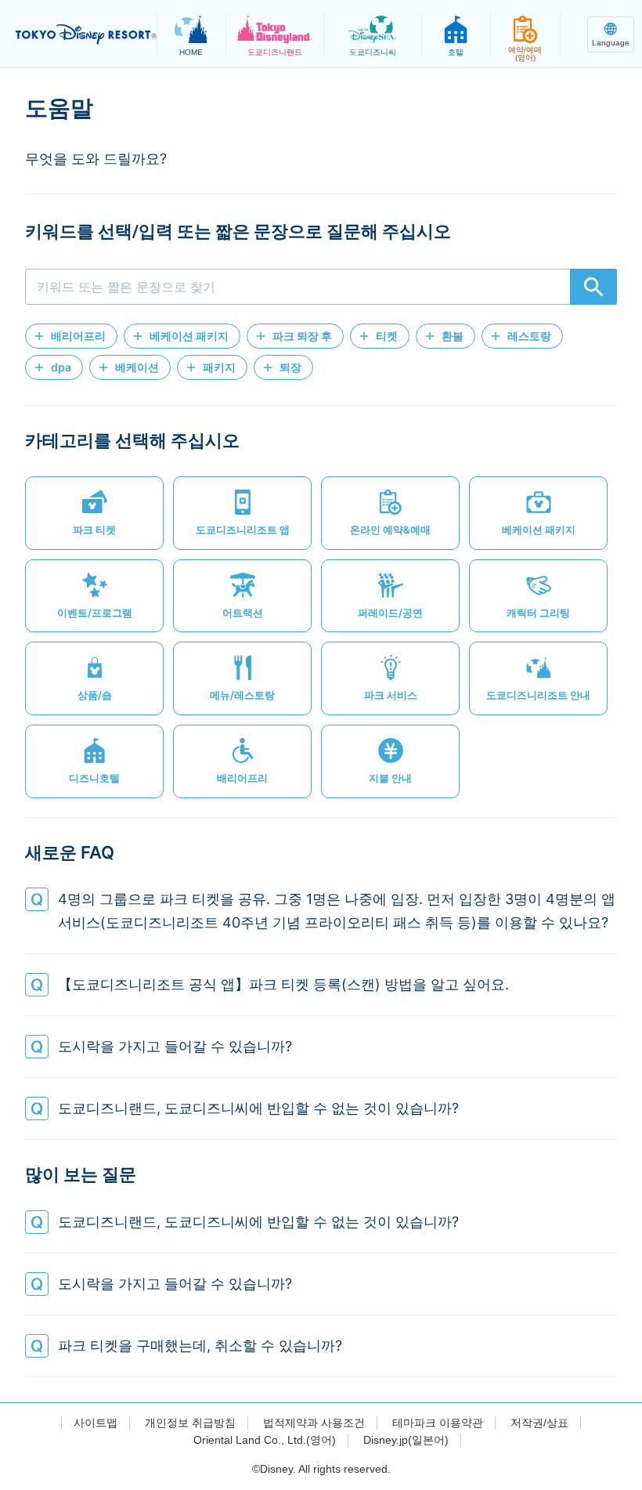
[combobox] (321, 287)
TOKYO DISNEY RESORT (86, 34)
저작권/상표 (539, 1422)
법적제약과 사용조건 (314, 1422)
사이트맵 (95, 1422)
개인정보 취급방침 (190, 1422)
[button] (71, 336)
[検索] (593, 287)
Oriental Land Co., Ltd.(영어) (264, 1440)
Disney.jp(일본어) (406, 1440)
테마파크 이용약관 (437, 1422)
